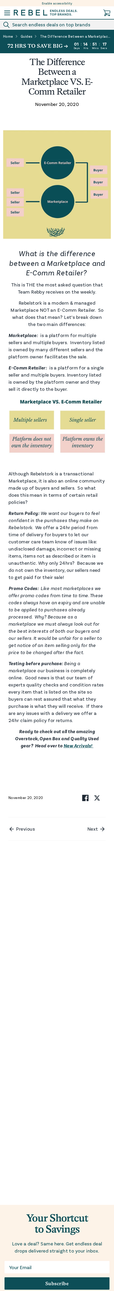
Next (93, 829)
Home (8, 36)
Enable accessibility (57, 3)
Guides (27, 36)
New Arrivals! (78, 745)
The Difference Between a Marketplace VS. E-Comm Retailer (75, 36)
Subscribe (57, 1283)
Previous (25, 829)
